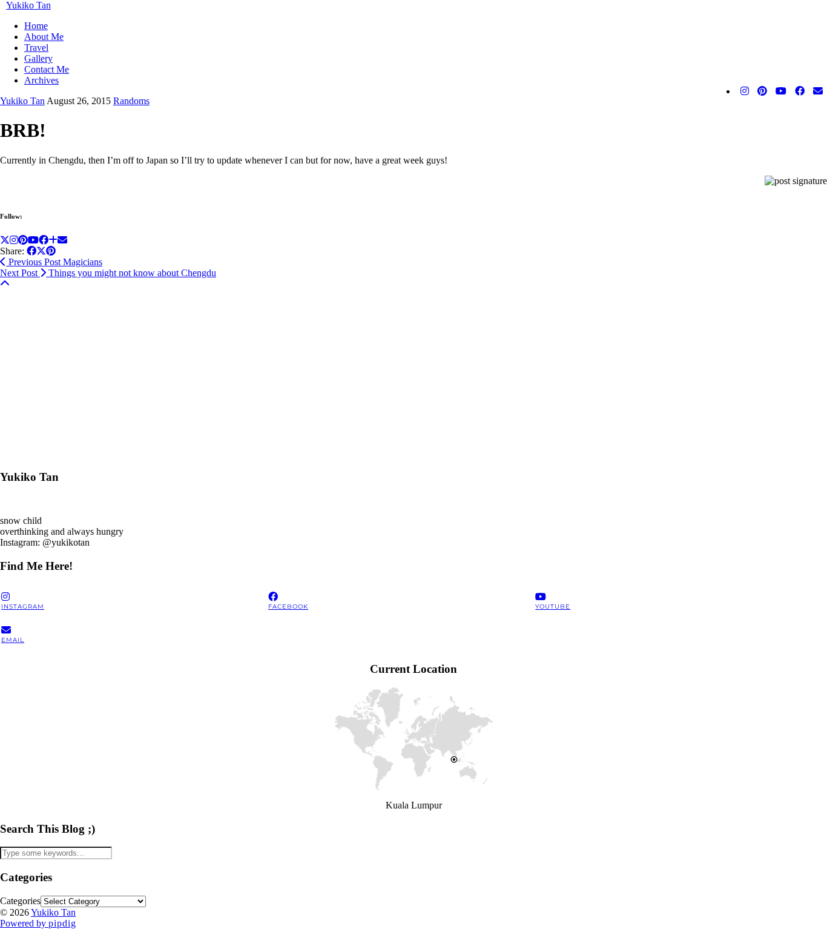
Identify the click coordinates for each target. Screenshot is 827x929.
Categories (20, 901)
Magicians (54, 262)
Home (36, 26)
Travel (36, 47)
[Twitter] (5, 240)
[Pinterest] (762, 91)
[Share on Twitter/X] (41, 251)
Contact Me (46, 69)
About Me (44, 36)
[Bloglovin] (53, 240)
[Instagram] (744, 91)
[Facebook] (800, 91)
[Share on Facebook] (31, 251)
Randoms (131, 101)
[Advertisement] (363, 374)
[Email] (818, 91)
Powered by (38, 923)
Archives (41, 80)
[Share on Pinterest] (51, 251)
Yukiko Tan (28, 5)
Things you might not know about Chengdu (108, 273)
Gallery (38, 58)
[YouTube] (781, 91)
